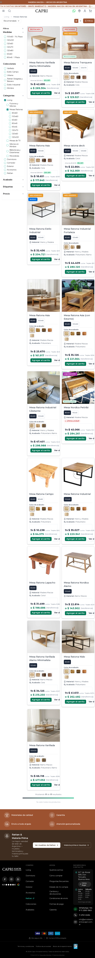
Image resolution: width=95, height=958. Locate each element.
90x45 (74, 413)
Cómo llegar (84, 884)
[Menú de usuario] (84, 10)
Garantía (53, 910)
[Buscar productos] (9, 10)
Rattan (29, 898)
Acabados (30, 910)
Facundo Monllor (46, 955)
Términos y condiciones (26, 946)
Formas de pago (56, 904)
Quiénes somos (56, 870)
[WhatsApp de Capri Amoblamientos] (18, 879)
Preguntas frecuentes (59, 881)
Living (6, 17)
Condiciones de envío (58, 898)
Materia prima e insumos (75, 845)
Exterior (29, 887)
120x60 (83, 151)
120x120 (33, 750)
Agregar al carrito (41, 93)
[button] (90, 10)
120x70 (83, 68)
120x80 (75, 237)
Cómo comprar (55, 876)
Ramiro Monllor (59, 955)
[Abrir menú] (3, 10)
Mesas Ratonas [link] (20, 17)
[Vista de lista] (80, 21)
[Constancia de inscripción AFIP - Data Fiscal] (75, 946)
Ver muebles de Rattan (45, 845)
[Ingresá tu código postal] (79, 10)
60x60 (32, 499)
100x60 (33, 71)
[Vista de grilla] (76, 21)
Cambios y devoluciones (55, 892)
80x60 (67, 68)
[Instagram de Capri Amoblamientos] (11, 879)
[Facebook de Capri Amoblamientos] (4, 879)
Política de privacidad (43, 946)
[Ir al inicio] (12, 869)
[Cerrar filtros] (23, 28)
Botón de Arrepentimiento (62, 946)
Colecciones (31, 904)
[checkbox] (5, 37)
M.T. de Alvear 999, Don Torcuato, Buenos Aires (84, 876)
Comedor (30, 881)
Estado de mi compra (58, 887)
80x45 (67, 413)
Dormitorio (30, 876)
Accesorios (30, 893)
